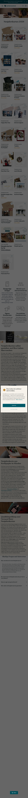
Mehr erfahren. (19, 399)
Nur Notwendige (14, 409)
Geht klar (14, 405)
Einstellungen (14, 402)
